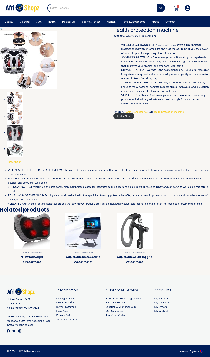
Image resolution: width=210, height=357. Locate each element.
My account (161, 298)
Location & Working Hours (121, 307)
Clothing (24, 21)
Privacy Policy (64, 315)
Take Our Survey (115, 302)
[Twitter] (14, 331)
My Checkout (162, 302)
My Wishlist (161, 311)
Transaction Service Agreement (123, 298)
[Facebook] (8, 331)
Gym (39, 21)
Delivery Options (66, 302)
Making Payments (66, 298)
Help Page (62, 311)
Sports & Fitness (91, 21)
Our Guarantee (114, 311)
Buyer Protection (66, 307)
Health (52, 21)
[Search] (161, 8)
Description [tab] (14, 162)
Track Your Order (115, 315)
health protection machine (168, 112)
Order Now (123, 116)
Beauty (9, 21)
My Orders (160, 307)
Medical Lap (69, 21)
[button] (1, 29)
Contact (170, 21)
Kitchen (111, 21)
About (155, 21)
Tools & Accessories (133, 21)
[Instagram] (19, 331)
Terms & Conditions (67, 319)
